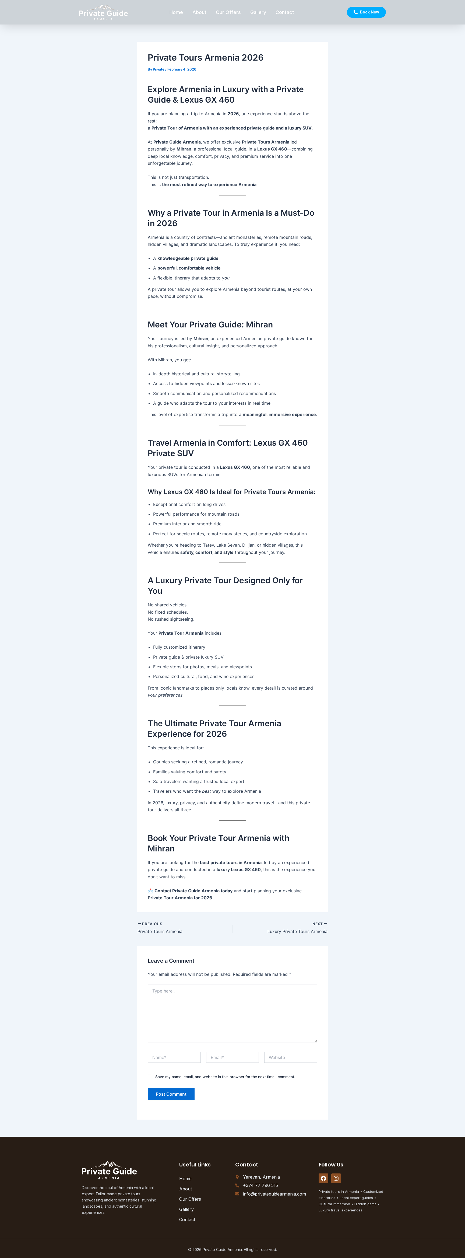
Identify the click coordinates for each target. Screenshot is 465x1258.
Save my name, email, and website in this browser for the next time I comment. (225, 1076)
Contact (285, 12)
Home (176, 12)
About (199, 12)
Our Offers (228, 12)
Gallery (258, 12)
